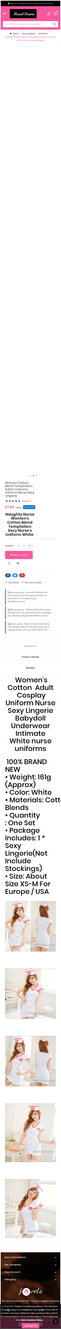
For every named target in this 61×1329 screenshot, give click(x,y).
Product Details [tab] (30, 657)
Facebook (8, 575)
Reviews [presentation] (30, 667)
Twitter (15, 575)
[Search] (54, 24)
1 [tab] (27, 475)
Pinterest (22, 575)
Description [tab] (30, 646)
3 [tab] (33, 475)
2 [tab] (30, 475)
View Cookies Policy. (32, 1320)
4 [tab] (36, 475)
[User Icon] (49, 13)
